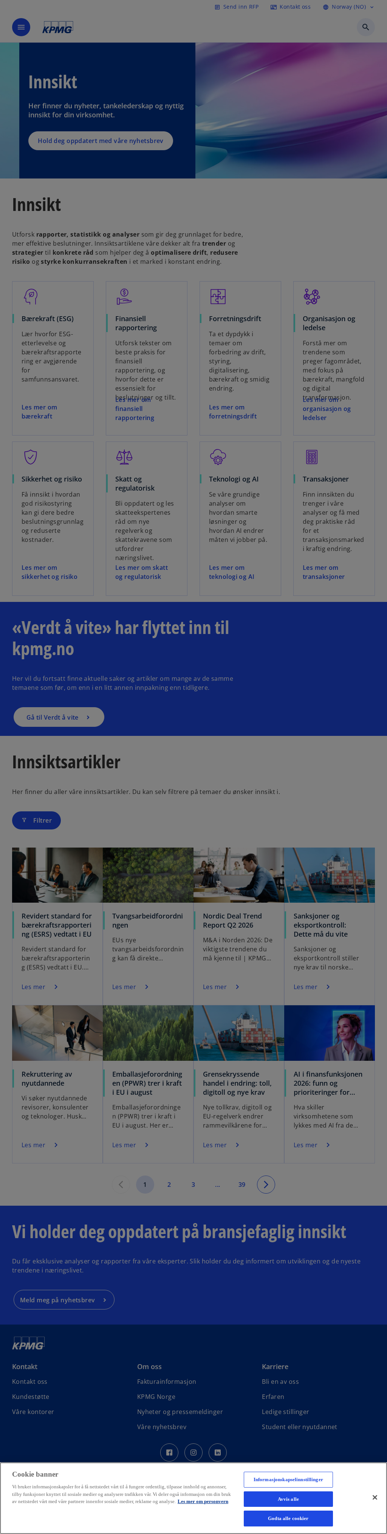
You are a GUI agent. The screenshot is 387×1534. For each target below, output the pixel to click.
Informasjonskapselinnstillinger (288, 1479)
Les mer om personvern (203, 1501)
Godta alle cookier (288, 1518)
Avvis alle (288, 1499)
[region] (193, 1498)
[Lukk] (375, 1497)
